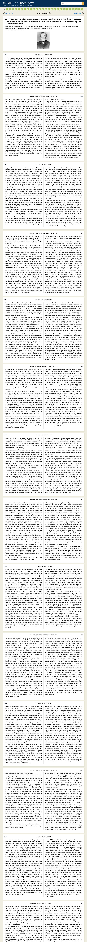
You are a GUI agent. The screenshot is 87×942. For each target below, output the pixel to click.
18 (58, 9)
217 (82, 233)
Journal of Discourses (18, 3)
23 (72, 9)
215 (82, 96)
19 (61, 9)
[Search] (83, 3)
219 (81, 366)
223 (81, 635)
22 (70, 9)
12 (40, 9)
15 (48, 9)
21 (66, 9)
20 (64, 9)
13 (42, 9)
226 (5, 836)
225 (81, 770)
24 (76, 9)
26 (81, 9)
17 (54, 9)
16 (52, 9)
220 (5, 435)
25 (79, 9)
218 (5, 300)
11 (36, 9)
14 (46, 9)
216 (5, 164)
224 (5, 703)
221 (81, 500)
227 (81, 903)
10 (34, 9)
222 (5, 566)
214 (5, 55)
